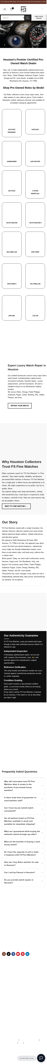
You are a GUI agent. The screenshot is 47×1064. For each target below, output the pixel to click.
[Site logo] (23, 9)
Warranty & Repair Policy (29, 1040)
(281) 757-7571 (16, 939)
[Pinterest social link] (23, 954)
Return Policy (7, 999)
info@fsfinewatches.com (17, 944)
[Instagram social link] (4, 954)
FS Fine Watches (13, 1060)
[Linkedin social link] (27, 954)
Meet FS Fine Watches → (16, 506)
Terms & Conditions (10, 1040)
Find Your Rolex (39, 17)
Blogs (4, 1005)
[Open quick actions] (41, 1058)
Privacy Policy (29, 1043)
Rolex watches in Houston (20, 479)
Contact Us (6, 994)
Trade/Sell (6, 991)
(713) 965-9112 (21, 942)
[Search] (27, 17)
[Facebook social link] (13, 954)
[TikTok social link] (9, 954)
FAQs (20, 1043)
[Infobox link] (35, 121)
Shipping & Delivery (9, 997)
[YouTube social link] (18, 954)
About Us (5, 986)
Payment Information (10, 1002)
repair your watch (20, 406)
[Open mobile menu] (5, 9)
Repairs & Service (9, 988)
